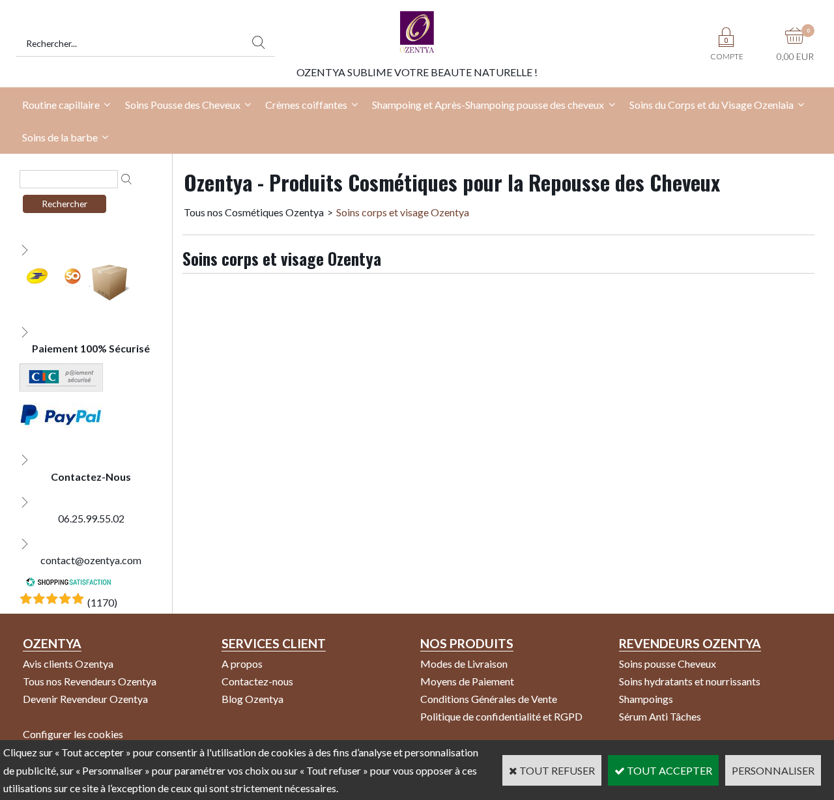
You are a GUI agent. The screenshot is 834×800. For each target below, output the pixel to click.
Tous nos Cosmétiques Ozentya (254, 212)
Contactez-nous (257, 681)
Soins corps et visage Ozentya (402, 212)
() (102, 602)
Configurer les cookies (73, 734)
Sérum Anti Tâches (660, 716)
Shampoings (646, 699)
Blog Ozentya (252, 699)
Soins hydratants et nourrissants (689, 681)
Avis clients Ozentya (68, 663)
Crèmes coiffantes (306, 104)
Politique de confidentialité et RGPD (501, 716)
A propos (242, 663)
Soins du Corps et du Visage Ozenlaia (711, 104)
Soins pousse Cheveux (667, 663)
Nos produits (466, 643)
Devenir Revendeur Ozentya (85, 699)
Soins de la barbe (60, 137)
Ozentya (52, 643)
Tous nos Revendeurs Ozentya (89, 681)
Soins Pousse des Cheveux (182, 104)
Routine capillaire (61, 104)
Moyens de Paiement (467, 681)
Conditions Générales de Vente (488, 699)
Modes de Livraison (464, 663)
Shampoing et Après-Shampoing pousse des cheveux (488, 104)
